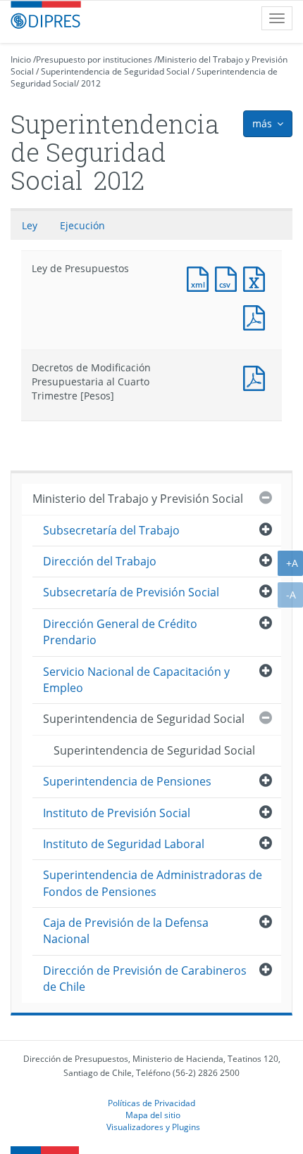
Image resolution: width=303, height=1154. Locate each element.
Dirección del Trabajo (99, 561)
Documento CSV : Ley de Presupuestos (229, 277)
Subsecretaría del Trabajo (111, 530)
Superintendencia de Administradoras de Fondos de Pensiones (152, 883)
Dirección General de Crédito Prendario (120, 632)
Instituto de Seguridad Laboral (123, 844)
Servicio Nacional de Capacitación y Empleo (136, 679)
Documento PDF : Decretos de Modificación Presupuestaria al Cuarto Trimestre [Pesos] (257, 376)
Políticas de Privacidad (151, 1102)
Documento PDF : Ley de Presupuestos (257, 316)
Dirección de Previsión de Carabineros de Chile (145, 978)
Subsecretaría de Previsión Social (131, 592)
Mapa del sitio (152, 1114)
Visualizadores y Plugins (153, 1126)
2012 (91, 83)
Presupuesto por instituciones (94, 59)
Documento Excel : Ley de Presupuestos (257, 277)
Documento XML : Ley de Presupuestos (201, 277)
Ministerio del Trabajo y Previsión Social (137, 498)
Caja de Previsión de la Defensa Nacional (126, 931)
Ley (29, 225)
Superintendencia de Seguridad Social (115, 71)
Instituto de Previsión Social (116, 813)
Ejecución (82, 225)
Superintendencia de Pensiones (127, 781)
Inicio (21, 59)
